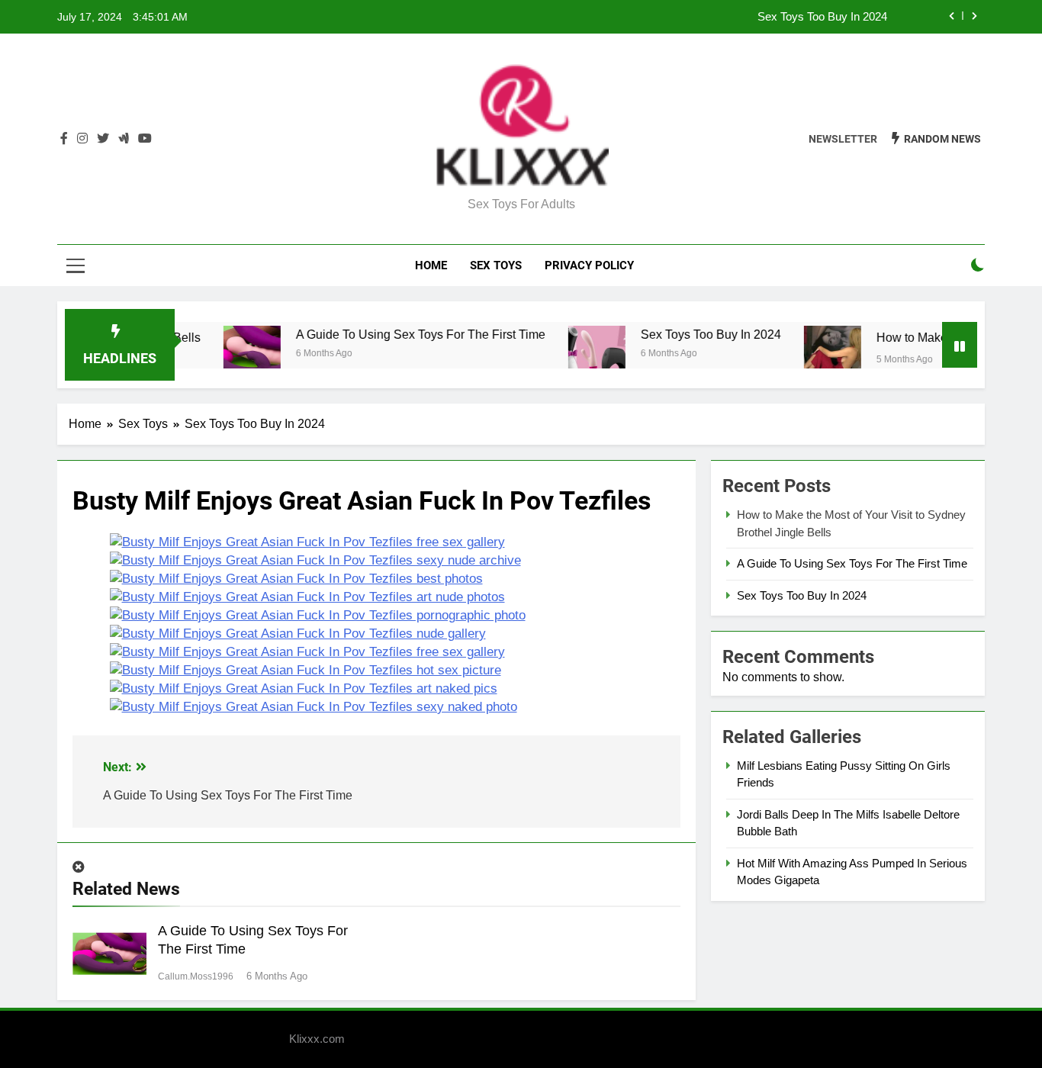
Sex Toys (496, 265)
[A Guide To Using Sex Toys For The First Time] (235, 354)
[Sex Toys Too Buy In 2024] (580, 354)
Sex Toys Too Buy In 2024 (822, 17)
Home (431, 265)
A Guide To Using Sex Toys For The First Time (404, 334)
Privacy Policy (589, 265)
